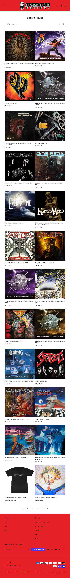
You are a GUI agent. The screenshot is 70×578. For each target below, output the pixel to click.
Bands (6, 522)
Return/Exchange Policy (42, 522)
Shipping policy (62, 572)
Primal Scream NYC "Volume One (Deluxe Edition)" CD (18, 143)
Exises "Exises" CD (11, 103)
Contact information (60, 573)
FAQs (36, 534)
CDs (6, 526)
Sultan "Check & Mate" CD (43, 419)
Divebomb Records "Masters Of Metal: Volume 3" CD (50, 342)
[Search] (63, 24)
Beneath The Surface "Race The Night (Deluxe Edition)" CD (50, 458)
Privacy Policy (39, 526)
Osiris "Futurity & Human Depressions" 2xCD (19, 381)
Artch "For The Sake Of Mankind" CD (16, 263)
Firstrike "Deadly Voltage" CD (44, 63)
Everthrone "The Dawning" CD (14, 223)
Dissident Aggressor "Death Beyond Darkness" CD (19, 64)
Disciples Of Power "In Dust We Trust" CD (18, 419)
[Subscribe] (28, 549)
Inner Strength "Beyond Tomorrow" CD (17, 457)
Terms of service (52, 572)
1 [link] (22, 508)
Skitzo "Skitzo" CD (41, 381)
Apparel (7, 530)
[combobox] (35, 24)
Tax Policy (38, 530)
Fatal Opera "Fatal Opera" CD (44, 263)
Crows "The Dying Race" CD (14, 341)
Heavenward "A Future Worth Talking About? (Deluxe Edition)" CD (49, 223)
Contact (37, 538)
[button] (4, 6)
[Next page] (47, 508)
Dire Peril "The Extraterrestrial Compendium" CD (49, 183)
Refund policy (35, 572)
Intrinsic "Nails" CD (41, 143)
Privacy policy (43, 572)
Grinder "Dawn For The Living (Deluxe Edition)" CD (50, 302)
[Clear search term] (59, 24)
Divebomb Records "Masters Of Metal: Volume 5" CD (19, 302)
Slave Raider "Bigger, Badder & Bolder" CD (18, 183)
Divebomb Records (13, 572)
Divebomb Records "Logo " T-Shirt (15, 497)
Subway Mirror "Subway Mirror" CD (46, 497)
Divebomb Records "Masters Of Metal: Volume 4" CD (50, 104)
